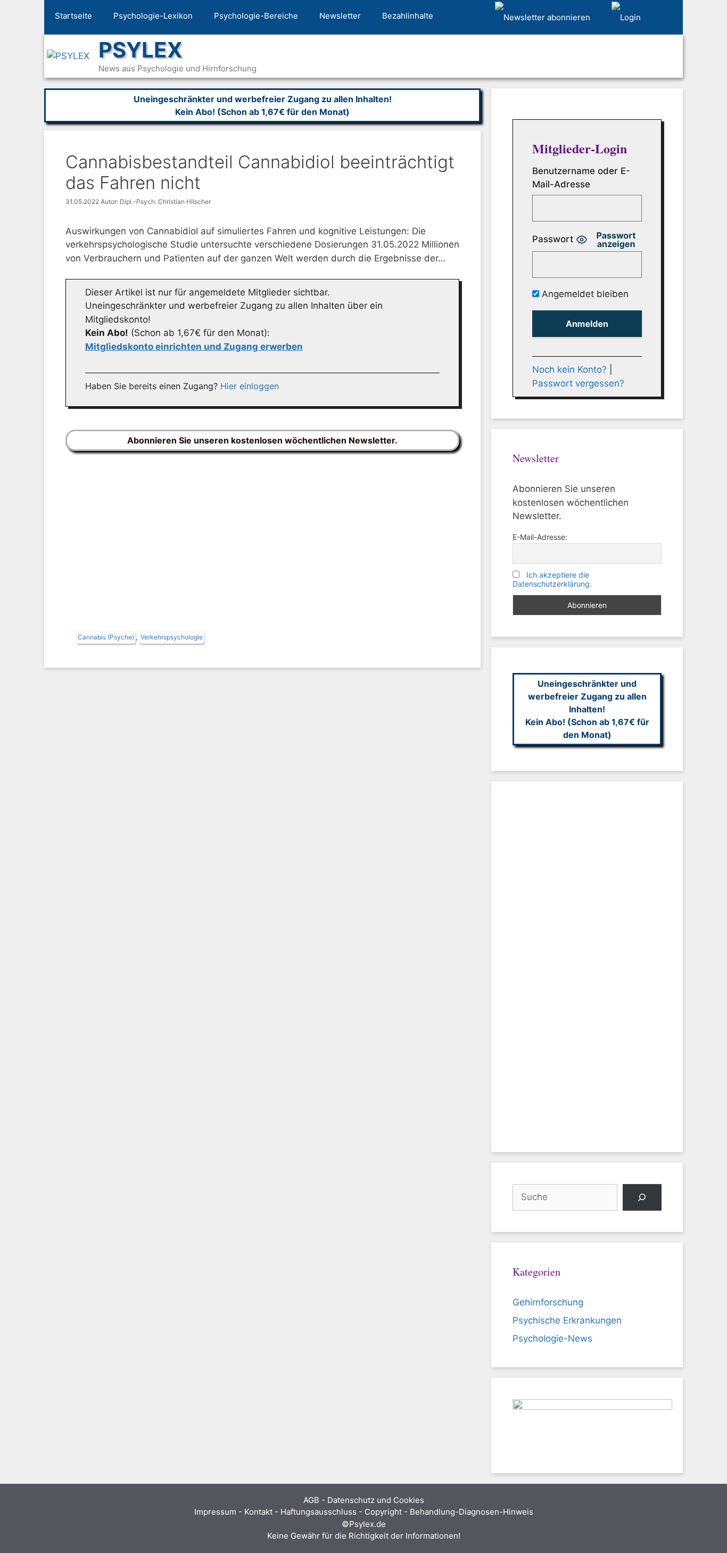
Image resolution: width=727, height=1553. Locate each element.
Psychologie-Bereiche (256, 16)
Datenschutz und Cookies (375, 1500)
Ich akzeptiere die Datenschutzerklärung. (552, 579)
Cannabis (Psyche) (106, 637)
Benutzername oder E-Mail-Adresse (581, 178)
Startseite (73, 16)
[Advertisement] (262, 543)
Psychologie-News (552, 1338)
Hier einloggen (249, 386)
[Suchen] (642, 1197)
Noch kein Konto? (569, 369)
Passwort (552, 239)
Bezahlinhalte (407, 16)
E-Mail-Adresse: (540, 536)
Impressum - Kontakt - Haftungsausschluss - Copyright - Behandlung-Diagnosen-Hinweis (363, 1512)
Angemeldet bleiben (584, 294)
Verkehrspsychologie (172, 637)
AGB (311, 1500)
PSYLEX (140, 50)
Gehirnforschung (548, 1302)
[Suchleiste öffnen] (667, 18)
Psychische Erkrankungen (567, 1320)
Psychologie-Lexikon (153, 16)
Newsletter (340, 16)
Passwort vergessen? (578, 383)
